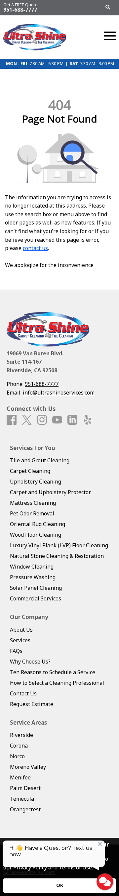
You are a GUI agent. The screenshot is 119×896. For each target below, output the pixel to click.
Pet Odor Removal (32, 513)
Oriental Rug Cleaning (37, 524)
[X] (27, 420)
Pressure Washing (33, 577)
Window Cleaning (32, 566)
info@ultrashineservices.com (59, 392)
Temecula (22, 798)
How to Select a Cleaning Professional (57, 682)
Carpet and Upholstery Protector (50, 492)
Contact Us (23, 693)
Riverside (21, 735)
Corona (19, 745)
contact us (35, 248)
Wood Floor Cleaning (35, 534)
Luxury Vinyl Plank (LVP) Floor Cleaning (59, 545)
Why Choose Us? (30, 661)
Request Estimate (31, 704)
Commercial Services (35, 598)
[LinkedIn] (72, 420)
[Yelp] (88, 420)
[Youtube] (57, 420)
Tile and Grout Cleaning (39, 460)
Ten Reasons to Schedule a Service (52, 672)
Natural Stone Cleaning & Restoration (57, 556)
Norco (17, 756)
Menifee (20, 777)
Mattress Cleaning (33, 502)
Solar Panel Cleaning (36, 587)
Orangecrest (25, 809)
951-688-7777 (20, 9)
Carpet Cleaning (30, 471)
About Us (21, 629)
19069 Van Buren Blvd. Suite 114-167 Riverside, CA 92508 (35, 362)
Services (20, 640)
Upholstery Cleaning (35, 481)
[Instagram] (42, 420)
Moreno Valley (28, 766)
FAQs (16, 651)
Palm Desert (25, 788)
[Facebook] (12, 420)
